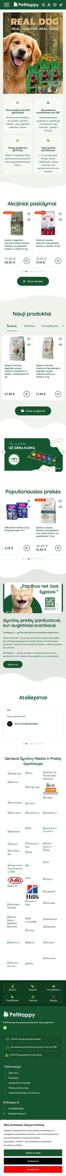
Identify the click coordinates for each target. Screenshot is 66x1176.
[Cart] (61, 5)
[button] (19, 89)
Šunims (12, 326)
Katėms (29, 326)
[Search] (43, 5)
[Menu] (6, 4)
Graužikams (50, 326)
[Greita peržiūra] (28, 219)
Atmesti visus (33, 1169)
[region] (33, 1148)
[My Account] (49, 5)
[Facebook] (5, 1028)
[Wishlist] (55, 5)
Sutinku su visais (33, 1152)
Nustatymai (33, 1161)
